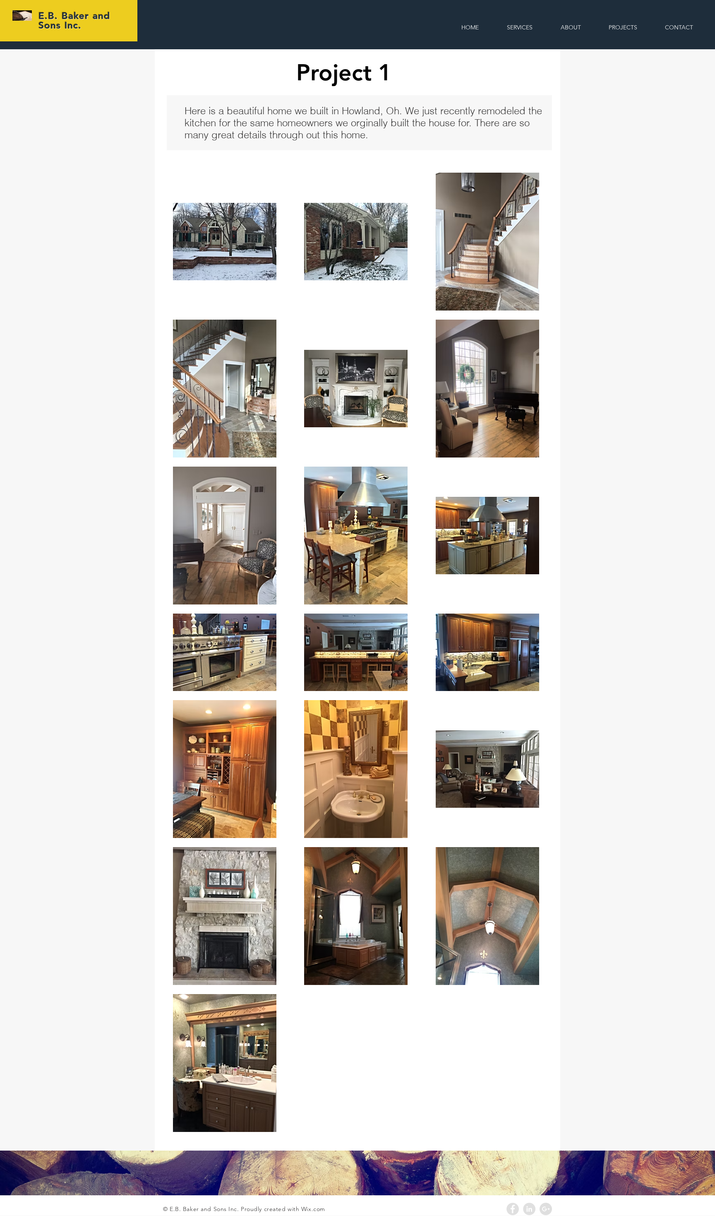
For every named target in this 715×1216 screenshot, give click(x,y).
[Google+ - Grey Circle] (546, 1209)
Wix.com (313, 1209)
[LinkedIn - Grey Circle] (529, 1209)
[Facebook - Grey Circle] (512, 1209)
